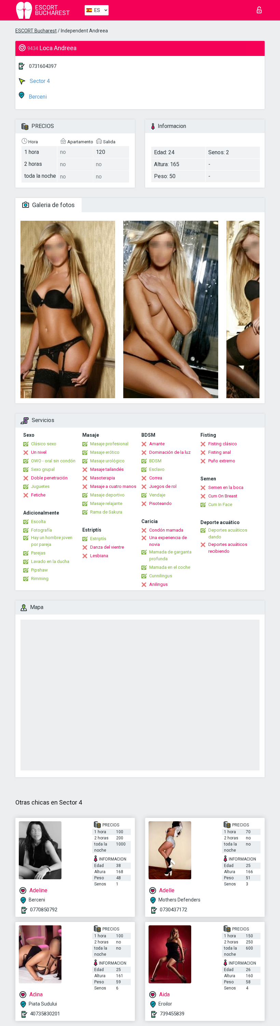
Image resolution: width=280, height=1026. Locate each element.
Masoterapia (102, 477)
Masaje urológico (107, 460)
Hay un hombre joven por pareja (51, 541)
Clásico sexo (43, 443)
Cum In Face (220, 504)
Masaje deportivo (107, 494)
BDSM (155, 460)
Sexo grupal (43, 469)
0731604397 (42, 66)
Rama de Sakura (106, 512)
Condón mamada (166, 530)
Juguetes (40, 486)
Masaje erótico (105, 452)
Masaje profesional (109, 443)
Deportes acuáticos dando (227, 533)
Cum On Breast (222, 495)
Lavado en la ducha (50, 561)
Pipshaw (39, 570)
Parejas (38, 552)
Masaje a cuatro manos (113, 486)
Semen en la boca (225, 487)
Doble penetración (49, 477)
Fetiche (38, 494)
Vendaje (157, 494)
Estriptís (98, 538)
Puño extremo (221, 460)
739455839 (172, 1014)
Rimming (39, 578)
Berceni (37, 96)
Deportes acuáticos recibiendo (227, 548)
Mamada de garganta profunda (170, 555)
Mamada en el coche (169, 567)
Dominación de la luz (170, 452)
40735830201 (45, 1014)
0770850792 (43, 910)
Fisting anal (219, 452)
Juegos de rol (163, 486)
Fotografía (41, 530)
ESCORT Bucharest (36, 30)
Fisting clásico (222, 443)
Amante (157, 443)
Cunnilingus (160, 575)
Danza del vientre (107, 547)
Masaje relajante (106, 503)
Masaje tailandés (107, 469)
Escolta (38, 521)
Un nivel (38, 452)
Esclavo (157, 469)
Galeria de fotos (53, 204)
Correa (155, 477)
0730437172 (173, 910)
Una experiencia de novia (168, 541)
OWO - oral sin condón (53, 460)
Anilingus (158, 584)
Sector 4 (39, 81)
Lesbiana (99, 555)
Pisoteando (160, 503)
